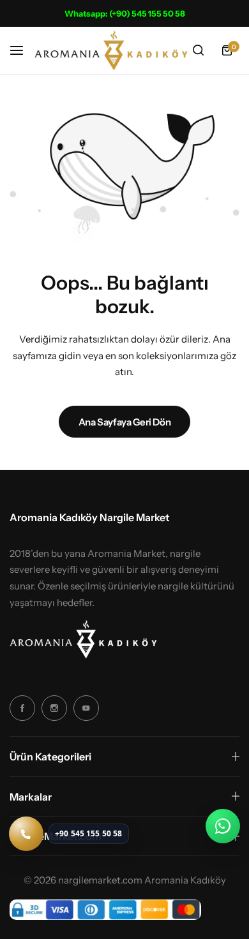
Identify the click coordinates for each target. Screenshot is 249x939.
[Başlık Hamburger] (23, 50)
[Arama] (198, 50)
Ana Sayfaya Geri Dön (125, 422)
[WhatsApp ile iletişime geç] (223, 826)
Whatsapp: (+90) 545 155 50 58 (124, 13)
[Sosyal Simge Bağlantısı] (22, 708)
